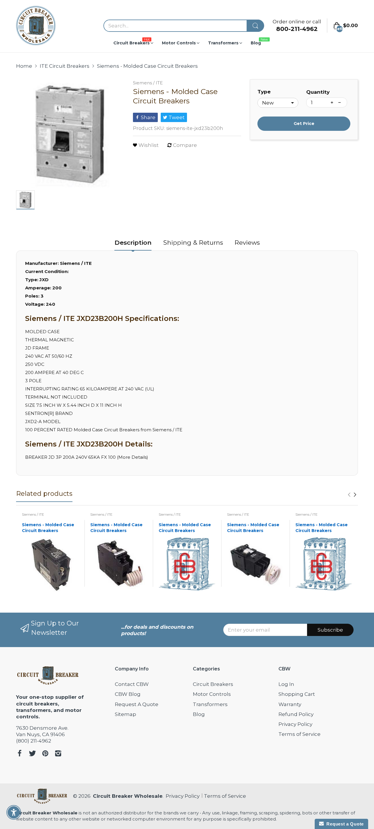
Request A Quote (136, 704)
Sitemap (125, 714)
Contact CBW (132, 684)
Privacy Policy (295, 724)
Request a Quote (344, 823)
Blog (199, 714)
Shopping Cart (296, 694)
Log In (286, 684)
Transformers (210, 704)
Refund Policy (296, 714)
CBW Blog (128, 694)
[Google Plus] (58, 754)
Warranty (289, 704)
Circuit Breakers (213, 684)
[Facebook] (19, 754)
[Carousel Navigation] (352, 494)
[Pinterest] (45, 754)
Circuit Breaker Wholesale (127, 796)
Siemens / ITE (148, 83)
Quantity (318, 92)
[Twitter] (32, 754)
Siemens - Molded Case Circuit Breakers (48, 527)
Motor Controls (212, 694)
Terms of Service (299, 734)
